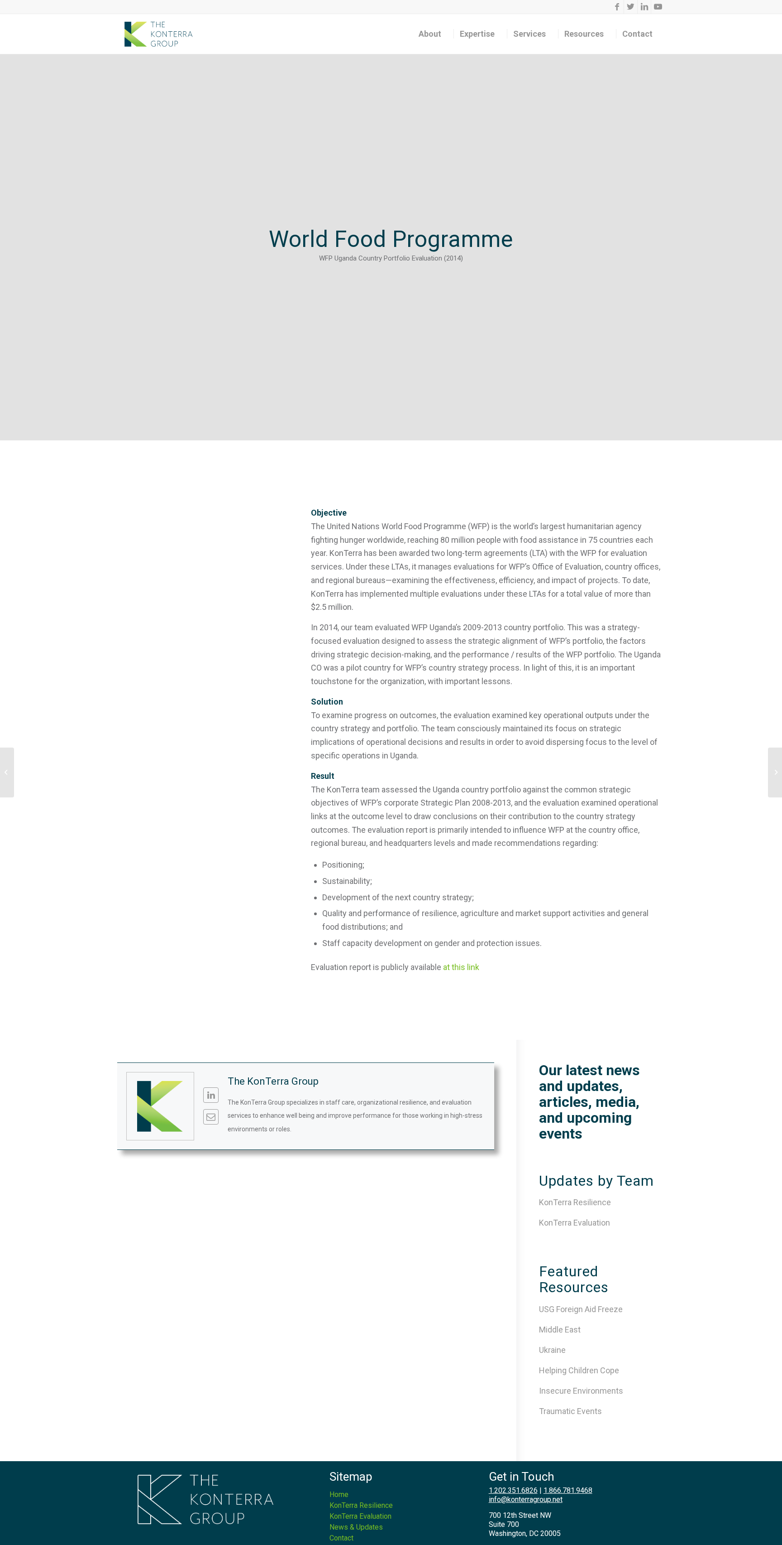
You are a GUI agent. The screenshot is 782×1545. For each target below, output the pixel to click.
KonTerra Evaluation (574, 1222)
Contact (341, 1538)
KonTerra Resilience (575, 1202)
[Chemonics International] (7, 772)
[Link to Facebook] (617, 7)
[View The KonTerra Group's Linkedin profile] (211, 1095)
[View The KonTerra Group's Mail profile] (211, 1117)
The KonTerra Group (273, 1081)
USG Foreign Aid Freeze (581, 1309)
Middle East (560, 1329)
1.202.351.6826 (513, 1490)
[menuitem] (433, 34)
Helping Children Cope (579, 1370)
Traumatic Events (570, 1411)
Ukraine (552, 1350)
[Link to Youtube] (658, 7)
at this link (461, 967)
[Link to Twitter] (630, 7)
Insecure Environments (581, 1390)
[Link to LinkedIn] (644, 7)
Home (338, 1494)
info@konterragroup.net (526, 1499)
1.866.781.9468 (568, 1490)
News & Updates (356, 1527)
